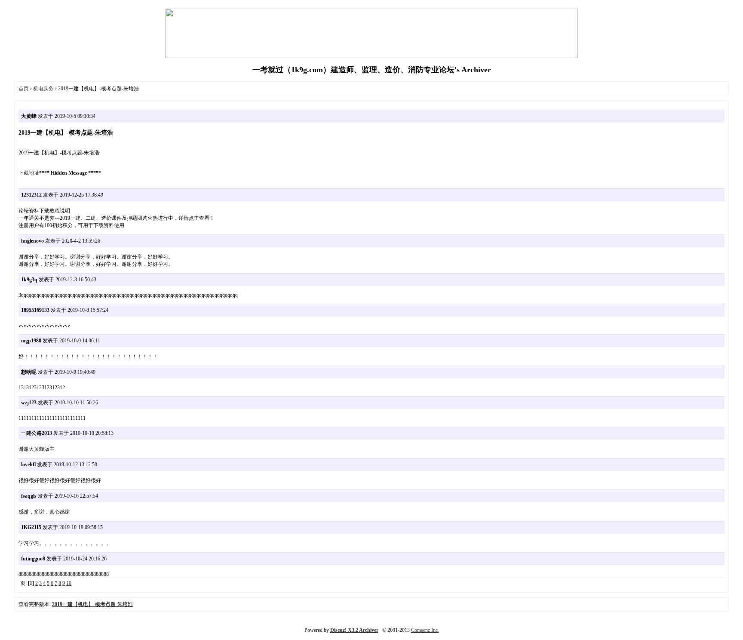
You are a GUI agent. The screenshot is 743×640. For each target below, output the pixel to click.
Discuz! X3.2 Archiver (354, 630)
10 (68, 583)
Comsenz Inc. (425, 630)
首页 (23, 89)
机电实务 (43, 89)
